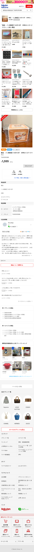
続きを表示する (26, 255)
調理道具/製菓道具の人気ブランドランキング (20, 376)
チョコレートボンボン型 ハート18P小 (27, 43)
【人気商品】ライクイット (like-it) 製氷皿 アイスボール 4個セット (16, 83)
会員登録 (29, 6)
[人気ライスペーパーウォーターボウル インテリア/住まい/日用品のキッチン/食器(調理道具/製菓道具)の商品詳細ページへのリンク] (6, 74)
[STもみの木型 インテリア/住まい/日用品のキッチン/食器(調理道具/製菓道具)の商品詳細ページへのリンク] (17, 34)
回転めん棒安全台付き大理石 (16, 62)
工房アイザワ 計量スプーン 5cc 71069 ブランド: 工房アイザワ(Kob (27, 83)
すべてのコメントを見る (24, 301)
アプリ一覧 (21, 541)
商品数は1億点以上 (5, 525)
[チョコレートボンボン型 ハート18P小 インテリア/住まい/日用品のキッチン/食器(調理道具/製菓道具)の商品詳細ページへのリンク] (27, 34)
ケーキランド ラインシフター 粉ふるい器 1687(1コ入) (6, 43)
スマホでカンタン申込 (5, 535)
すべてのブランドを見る (17, 430)
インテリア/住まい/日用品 (19, 207)
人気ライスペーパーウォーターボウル (6, 83)
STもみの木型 (15, 42)
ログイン (21, 6)
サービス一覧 (4, 541)
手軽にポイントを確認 (28, 535)
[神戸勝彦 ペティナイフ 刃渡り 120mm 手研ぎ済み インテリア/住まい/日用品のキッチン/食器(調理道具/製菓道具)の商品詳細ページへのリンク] (27, 93)
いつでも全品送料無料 (17, 525)
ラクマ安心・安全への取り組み (21, 178)
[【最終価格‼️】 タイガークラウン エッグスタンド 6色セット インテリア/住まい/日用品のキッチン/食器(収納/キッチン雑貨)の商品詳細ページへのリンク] (27, 54)
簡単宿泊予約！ (28, 525)
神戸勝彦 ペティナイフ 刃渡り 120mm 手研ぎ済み (27, 102)
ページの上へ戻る (17, 386)
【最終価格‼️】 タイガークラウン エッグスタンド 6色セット (27, 64)
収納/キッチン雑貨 (26, 60)
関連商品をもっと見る (17, 110)
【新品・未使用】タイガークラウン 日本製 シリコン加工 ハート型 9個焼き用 (6, 64)
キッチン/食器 (16, 209)
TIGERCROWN (5, 157)
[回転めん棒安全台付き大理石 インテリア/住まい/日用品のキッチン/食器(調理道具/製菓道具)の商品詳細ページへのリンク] (17, 54)
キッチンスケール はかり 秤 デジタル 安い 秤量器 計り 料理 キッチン (6, 103)
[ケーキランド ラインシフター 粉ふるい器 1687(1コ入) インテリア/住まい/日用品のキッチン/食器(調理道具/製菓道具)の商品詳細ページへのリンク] (6, 34)
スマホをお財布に (16, 535)
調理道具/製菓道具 (5, 40)
